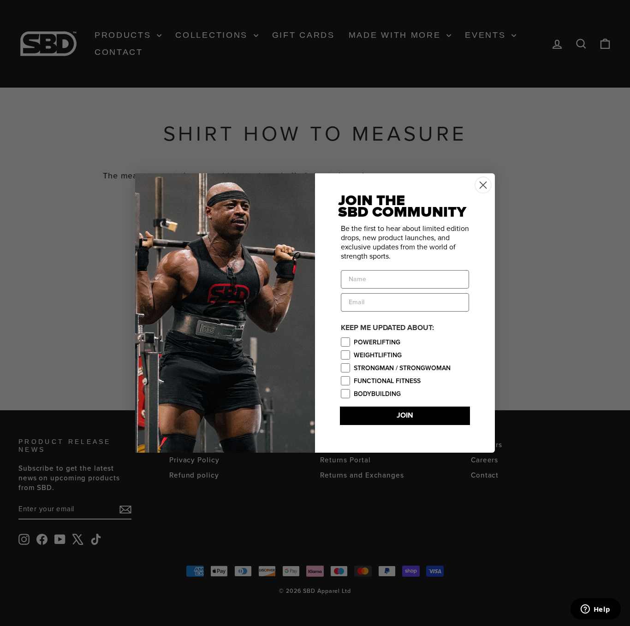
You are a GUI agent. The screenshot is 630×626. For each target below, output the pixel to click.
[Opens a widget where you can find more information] (595, 609)
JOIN (405, 415)
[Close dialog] (483, 185)
